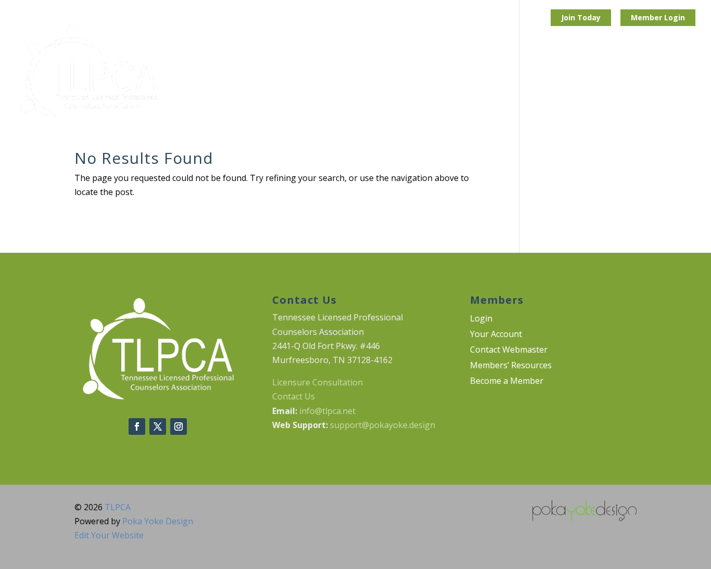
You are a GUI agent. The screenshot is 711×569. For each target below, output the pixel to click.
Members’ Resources (511, 366)
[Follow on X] (157, 426)
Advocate (321, 71)
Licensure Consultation (317, 382)
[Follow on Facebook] (137, 426)
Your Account (496, 335)
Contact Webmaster (509, 350)
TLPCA (118, 507)
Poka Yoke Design (157, 521)
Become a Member (506, 381)
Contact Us (293, 396)
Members (666, 71)
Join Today (581, 17)
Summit (377, 71)
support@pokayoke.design (382, 425)
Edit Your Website (109, 535)
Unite (225, 71)
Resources (538, 71)
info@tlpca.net (327, 411)
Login (674, 17)
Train (269, 71)
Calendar (489, 71)
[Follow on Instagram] (178, 426)
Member (647, 17)
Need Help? (603, 71)
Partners (432, 71)
